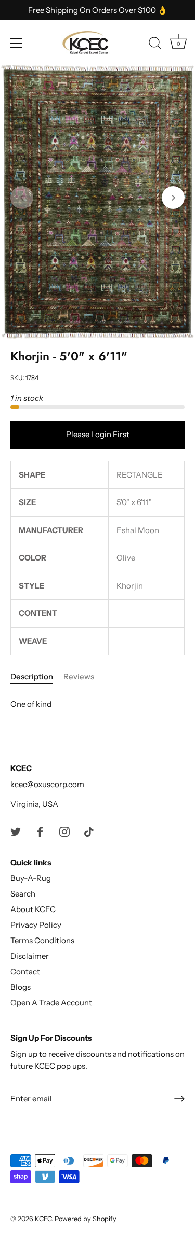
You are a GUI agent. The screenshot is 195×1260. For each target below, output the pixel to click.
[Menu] (16, 43)
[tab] (36, 677)
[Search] (155, 44)
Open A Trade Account (51, 1002)
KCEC (43, 1219)
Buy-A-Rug (30, 878)
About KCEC (33, 909)
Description (31, 676)
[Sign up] (179, 1099)
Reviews (78, 676)
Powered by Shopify (85, 1219)
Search (22, 894)
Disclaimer (29, 956)
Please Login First (97, 434)
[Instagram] (64, 831)
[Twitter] (15, 831)
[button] (21, 197)
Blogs (20, 987)
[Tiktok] (89, 831)
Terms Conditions (42, 940)
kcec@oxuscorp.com (47, 784)
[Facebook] (40, 831)
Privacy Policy (35, 925)
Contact (25, 971)
